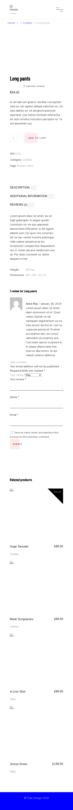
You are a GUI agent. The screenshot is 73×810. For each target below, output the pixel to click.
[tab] (36, 187)
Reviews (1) (18, 204)
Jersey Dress (18, 764)
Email (14, 414)
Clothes (27, 22)
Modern (21, 165)
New (30, 165)
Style (13, 699)
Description (20, 187)
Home (11, 22)
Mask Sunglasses (21, 619)
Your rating (17, 375)
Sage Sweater (19, 546)
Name (14, 397)
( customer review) (33, 86)
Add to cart (37, 138)
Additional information (28, 196)
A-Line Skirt (18, 691)
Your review (18, 379)
